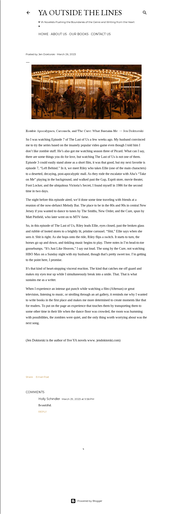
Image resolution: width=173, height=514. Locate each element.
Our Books (79, 34)
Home (43, 34)
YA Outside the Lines (80, 12)
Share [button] (29, 376)
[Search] (144, 12)
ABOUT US (59, 34)
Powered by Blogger (89, 500)
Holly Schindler (49, 399)
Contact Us (101, 34)
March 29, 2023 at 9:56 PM (78, 399)
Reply (42, 411)
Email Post (42, 376)
